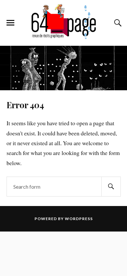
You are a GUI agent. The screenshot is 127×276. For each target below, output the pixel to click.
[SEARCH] (111, 187)
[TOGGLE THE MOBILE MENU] (10, 23)
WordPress (79, 218)
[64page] (63, 36)
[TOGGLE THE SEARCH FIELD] (117, 23)
